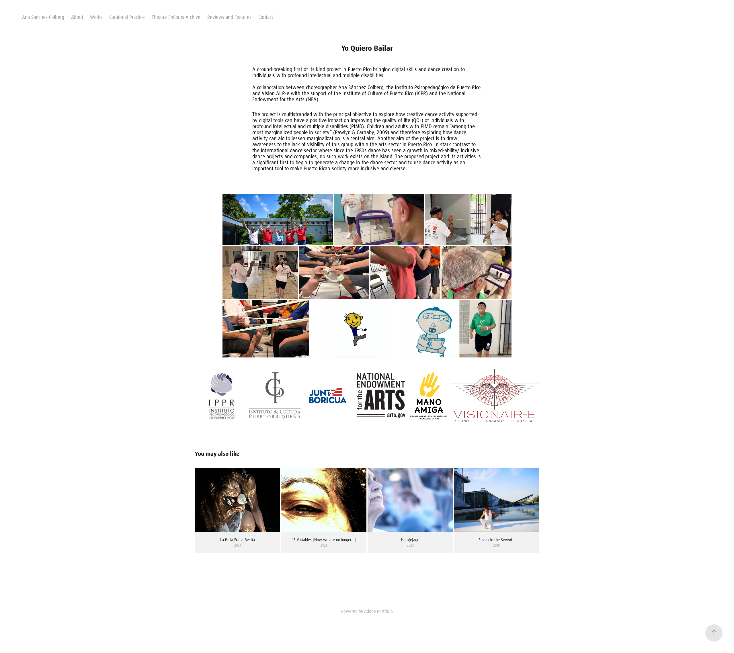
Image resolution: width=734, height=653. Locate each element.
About (77, 17)
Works (96, 17)
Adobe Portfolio (378, 611)
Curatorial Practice (127, 17)
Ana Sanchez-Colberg (43, 17)
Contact (265, 17)
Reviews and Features (229, 17)
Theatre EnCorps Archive (176, 17)
